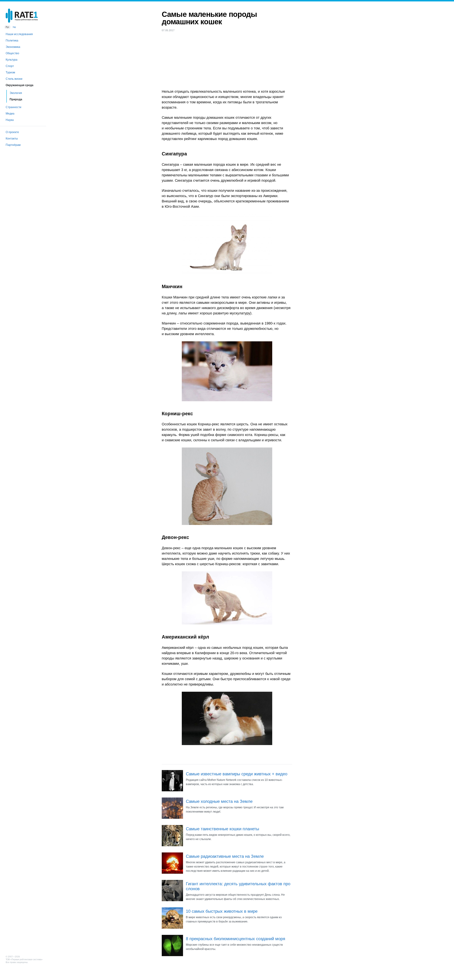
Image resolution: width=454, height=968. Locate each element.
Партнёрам (13, 144)
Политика (12, 40)
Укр (14, 27)
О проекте (12, 132)
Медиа (10, 113)
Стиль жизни (14, 78)
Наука (10, 119)
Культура (11, 59)
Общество (12, 53)
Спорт (10, 66)
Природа (16, 99)
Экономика (13, 46)
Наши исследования (19, 34)
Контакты (12, 138)
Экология (16, 92)
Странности (13, 107)
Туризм (10, 72)
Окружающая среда (19, 85)
